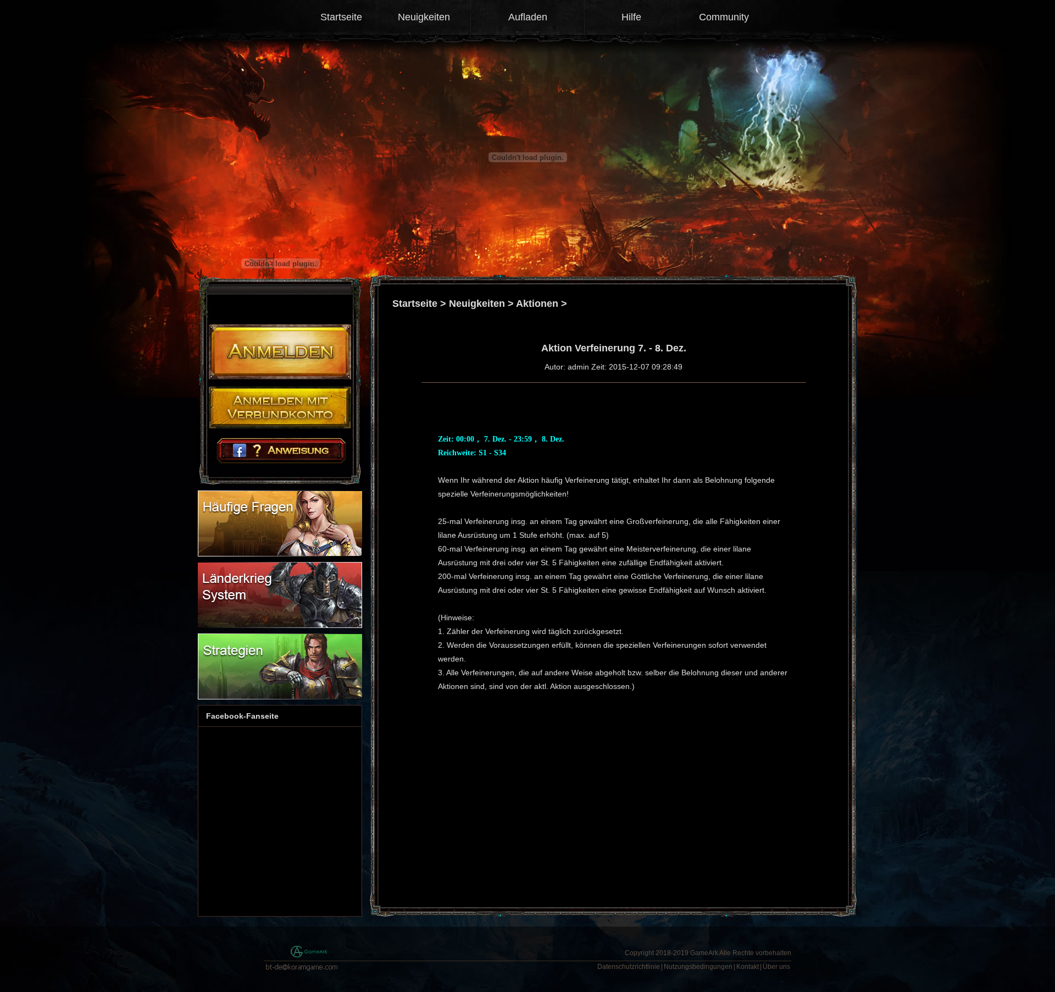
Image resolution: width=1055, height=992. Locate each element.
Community (724, 17)
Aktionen (537, 303)
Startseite (341, 17)
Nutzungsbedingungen (698, 967)
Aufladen (527, 17)
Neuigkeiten (424, 17)
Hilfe (631, 17)
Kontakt (747, 967)
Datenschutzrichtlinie (628, 967)
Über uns (776, 967)
